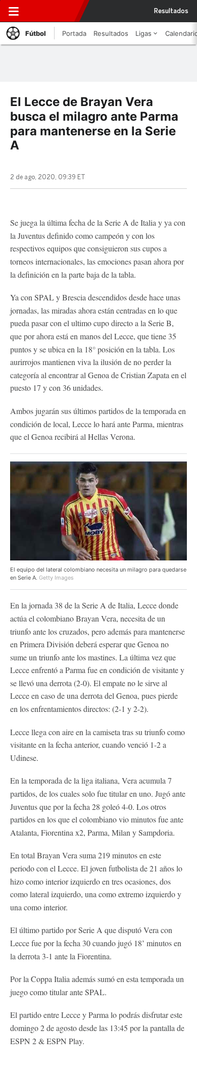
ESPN (52, 11)
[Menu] (13, 11)
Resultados (171, 11)
